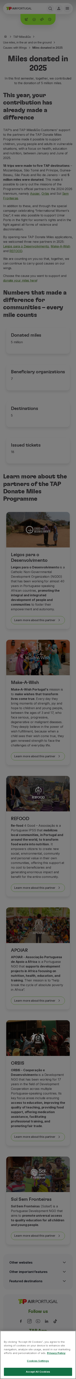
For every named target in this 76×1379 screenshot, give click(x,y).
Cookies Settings (38, 1360)
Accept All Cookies (38, 1371)
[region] (38, 1355)
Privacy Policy (56, 1353)
